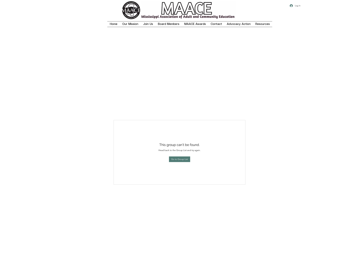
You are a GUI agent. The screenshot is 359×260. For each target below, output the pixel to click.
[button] (148, 24)
